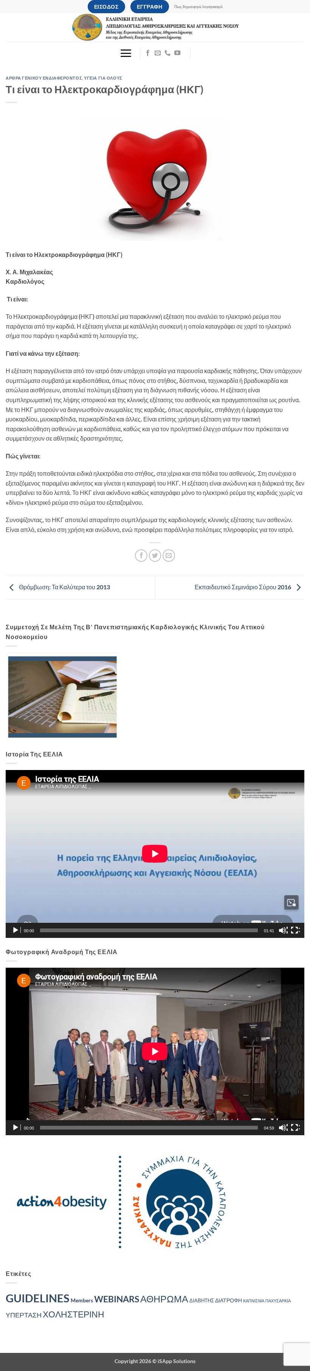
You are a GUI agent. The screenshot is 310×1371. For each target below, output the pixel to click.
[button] (125, 53)
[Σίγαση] (283, 930)
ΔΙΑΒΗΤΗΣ (201, 1300)
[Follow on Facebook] (148, 53)
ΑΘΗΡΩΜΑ (164, 1298)
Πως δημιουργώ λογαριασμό (198, 7)
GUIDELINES (38, 1298)
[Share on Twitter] (155, 555)
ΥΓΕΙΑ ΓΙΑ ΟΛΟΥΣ (103, 77)
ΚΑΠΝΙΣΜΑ (253, 1300)
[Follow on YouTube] (177, 53)
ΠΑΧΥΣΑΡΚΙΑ (278, 1300)
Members (82, 1300)
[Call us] (167, 53)
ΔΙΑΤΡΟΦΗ (228, 1300)
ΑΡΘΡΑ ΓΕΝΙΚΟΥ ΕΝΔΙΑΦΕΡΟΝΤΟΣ (44, 77)
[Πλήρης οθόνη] (295, 930)
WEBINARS (116, 1299)
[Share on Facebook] (141, 555)
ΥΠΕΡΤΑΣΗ (24, 1315)
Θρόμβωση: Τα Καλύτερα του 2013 (64, 586)
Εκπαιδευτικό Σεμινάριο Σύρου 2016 (243, 586)
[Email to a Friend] (169, 555)
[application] (155, 854)
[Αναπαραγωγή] (16, 930)
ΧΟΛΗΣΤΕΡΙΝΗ (73, 1314)
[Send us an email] (158, 53)
